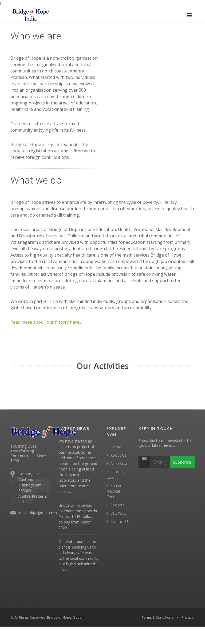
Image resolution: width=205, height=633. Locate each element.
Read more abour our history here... (46, 322)
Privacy (187, 617)
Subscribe (182, 462)
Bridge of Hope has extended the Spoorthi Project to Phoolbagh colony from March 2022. (77, 516)
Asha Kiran (119, 463)
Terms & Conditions (157, 617)
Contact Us (120, 521)
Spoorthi (118, 505)
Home (116, 446)
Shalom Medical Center (115, 491)
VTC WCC (118, 513)
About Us (119, 455)
